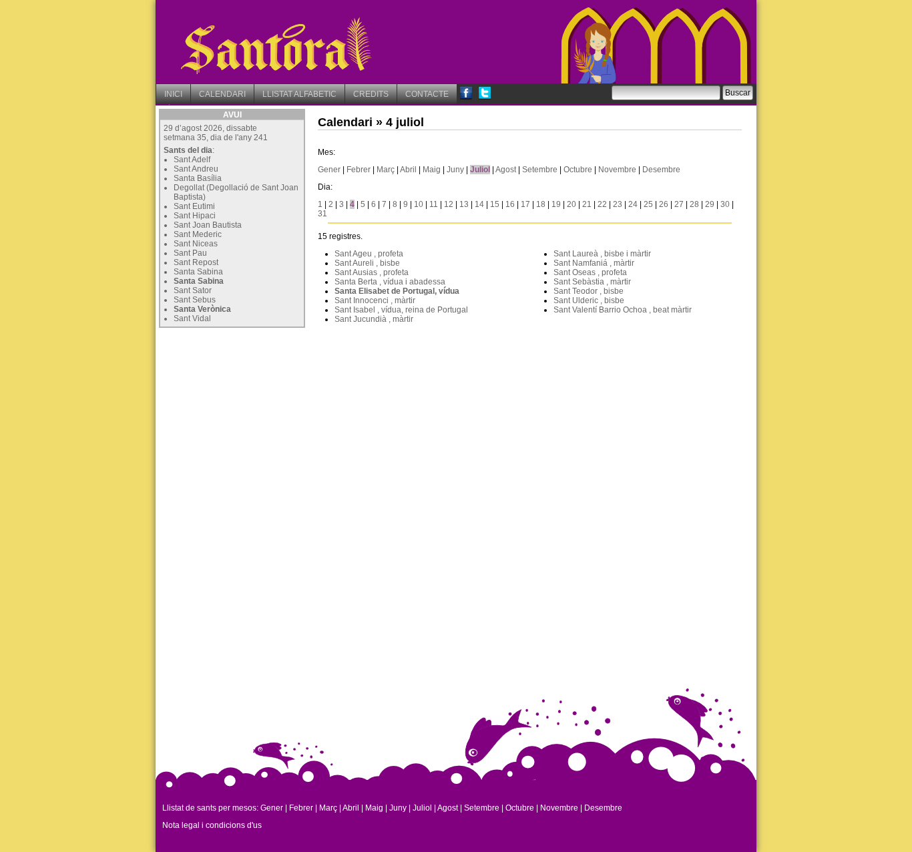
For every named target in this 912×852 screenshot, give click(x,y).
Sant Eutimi (194, 206)
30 (725, 204)
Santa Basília (198, 178)
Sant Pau (190, 253)
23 (617, 204)
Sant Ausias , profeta (371, 272)
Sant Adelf (192, 159)
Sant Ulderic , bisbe (588, 300)
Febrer (359, 169)
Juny (455, 169)
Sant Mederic (198, 234)
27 (679, 204)
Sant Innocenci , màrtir (374, 300)
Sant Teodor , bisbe (588, 291)
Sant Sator (193, 290)
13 (464, 204)
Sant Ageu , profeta (368, 253)
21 (587, 204)
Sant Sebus (195, 299)
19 (556, 204)
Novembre (617, 169)
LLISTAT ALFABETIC (299, 94)
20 (571, 204)
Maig (432, 169)
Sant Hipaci (195, 215)
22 (602, 204)
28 (694, 204)
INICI (173, 94)
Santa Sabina (198, 271)
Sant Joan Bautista (208, 225)
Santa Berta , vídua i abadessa (389, 281)
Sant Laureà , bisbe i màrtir (602, 253)
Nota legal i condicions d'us (212, 825)
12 (448, 204)
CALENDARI (222, 94)
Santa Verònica (202, 309)
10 (418, 204)
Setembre (539, 169)
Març (386, 169)
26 (663, 204)
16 (510, 204)
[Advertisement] (259, 414)
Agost (505, 169)
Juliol (480, 169)
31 (322, 213)
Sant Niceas (196, 243)
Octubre (577, 169)
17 (525, 204)
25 (648, 204)
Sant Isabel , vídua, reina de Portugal (401, 309)
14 (479, 204)
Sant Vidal (192, 318)
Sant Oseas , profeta (590, 272)
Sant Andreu (196, 169)
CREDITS (371, 94)
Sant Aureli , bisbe (367, 263)
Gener (329, 169)
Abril (408, 169)
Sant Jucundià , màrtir (373, 319)
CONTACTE (427, 94)
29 (709, 204)
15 (494, 204)
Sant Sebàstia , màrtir (592, 281)
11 (433, 204)
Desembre (661, 169)
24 (633, 204)
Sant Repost (196, 262)
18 (540, 204)
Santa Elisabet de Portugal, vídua (396, 291)
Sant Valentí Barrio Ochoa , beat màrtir (622, 309)
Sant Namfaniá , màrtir (593, 263)
